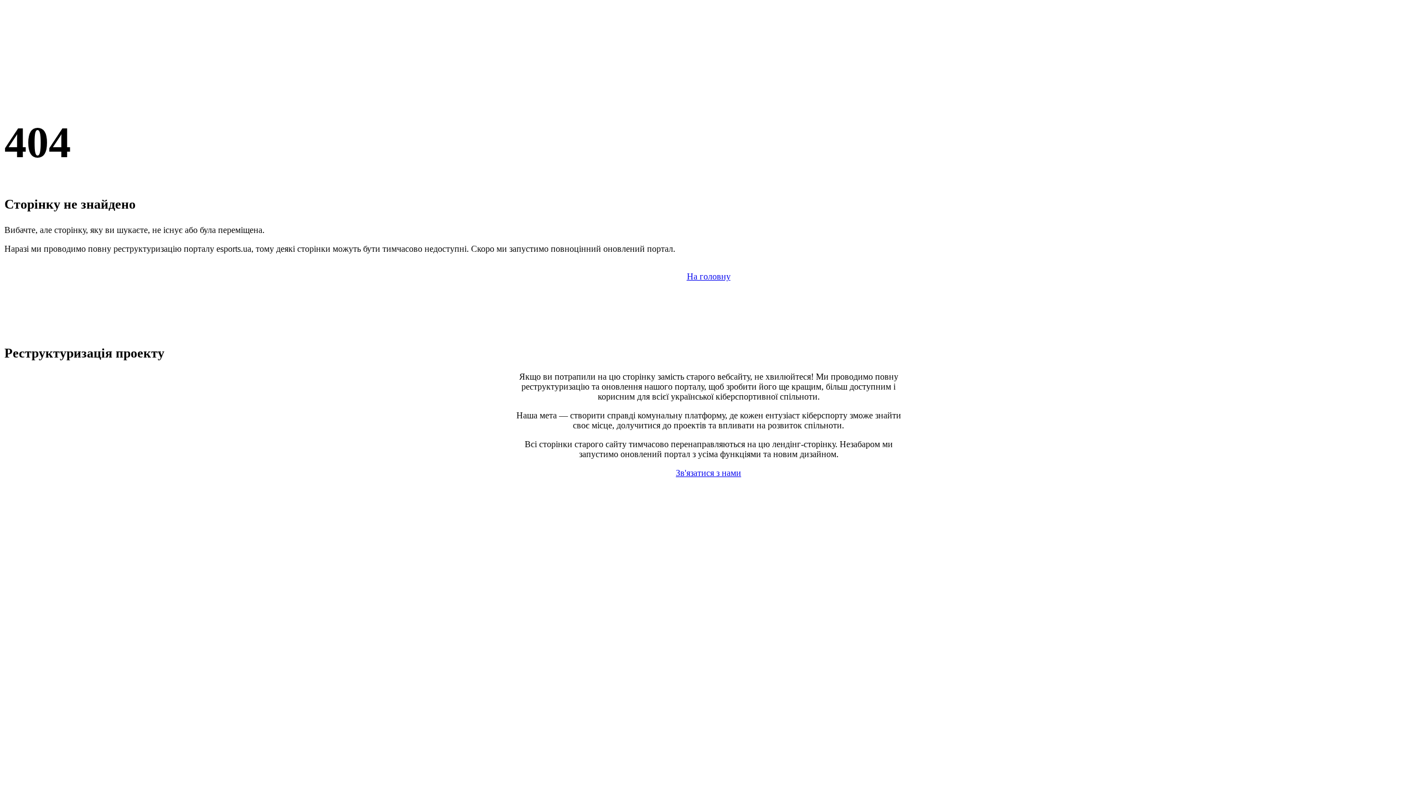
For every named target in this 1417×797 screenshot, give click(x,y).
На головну (709, 276)
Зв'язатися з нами (708, 473)
